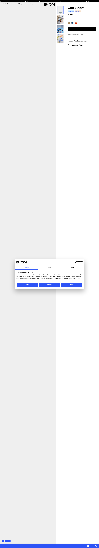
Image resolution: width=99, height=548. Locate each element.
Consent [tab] (26, 267)
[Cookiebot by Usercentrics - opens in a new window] (76, 262)
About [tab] (72, 267)
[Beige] (69, 23)
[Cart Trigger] (96, 546)
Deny (27, 284)
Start (4, 3)
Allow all (71, 284)
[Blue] (72, 23)
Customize (49, 284)
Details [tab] (49, 267)
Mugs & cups (22, 3)
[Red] (76, 23)
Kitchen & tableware (12, 3)
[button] (82, 41)
